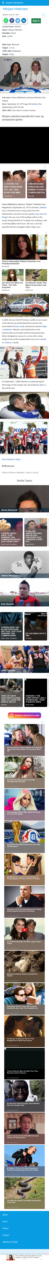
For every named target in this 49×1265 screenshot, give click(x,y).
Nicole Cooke (18, 326)
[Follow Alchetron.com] (24, 719)
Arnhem (34, 104)
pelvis (42, 385)
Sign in (36, 21)
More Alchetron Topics (11, 459)
